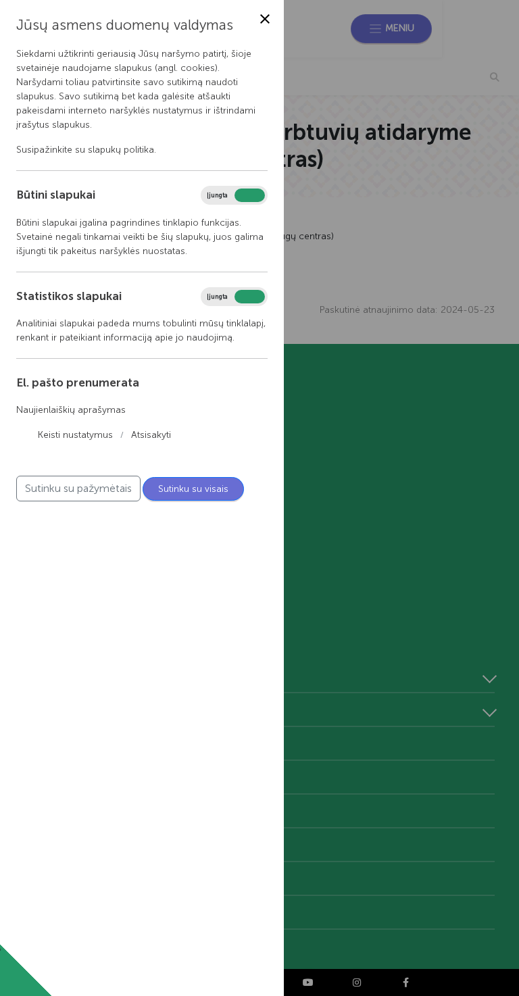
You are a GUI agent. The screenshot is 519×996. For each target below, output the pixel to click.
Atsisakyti (151, 435)
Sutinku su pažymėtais (78, 488)
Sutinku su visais (193, 489)
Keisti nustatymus (75, 435)
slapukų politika (121, 149)
